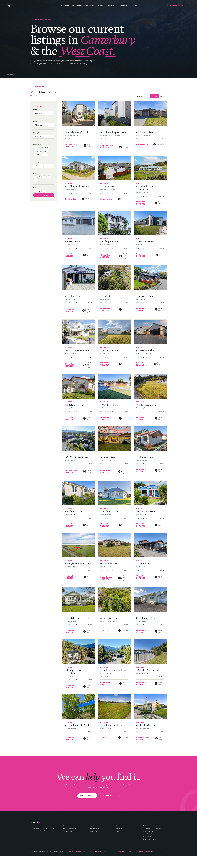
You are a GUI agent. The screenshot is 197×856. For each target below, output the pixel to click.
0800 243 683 (147, 834)
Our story (119, 826)
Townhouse (44, 147)
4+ (49, 177)
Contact (134, 5)
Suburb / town (37, 133)
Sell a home (64, 5)
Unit (45, 151)
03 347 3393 (147, 836)
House (36, 147)
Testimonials (90, 5)
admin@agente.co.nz (149, 839)
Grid (155, 96)
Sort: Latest (139, 96)
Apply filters (42, 195)
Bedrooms (36, 173)
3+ (44, 177)
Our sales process (68, 831)
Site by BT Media (102, 851)
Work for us (112, 5)
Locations (119, 831)
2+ (39, 177)
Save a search (108, 796)
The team (119, 828)
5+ (35, 180)
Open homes (93, 831)
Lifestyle (37, 154)
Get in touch (85, 796)
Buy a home (76, 5)
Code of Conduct (92, 851)
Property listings (94, 828)
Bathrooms (36, 188)
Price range (36, 162)
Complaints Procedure (81, 851)
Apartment (38, 151)
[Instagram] (166, 851)
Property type (37, 144)
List (164, 96)
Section (45, 154)
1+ (35, 177)
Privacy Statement (69, 851)
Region (35, 109)
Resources (123, 5)
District (35, 121)
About (100, 5)
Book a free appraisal (176, 5)
